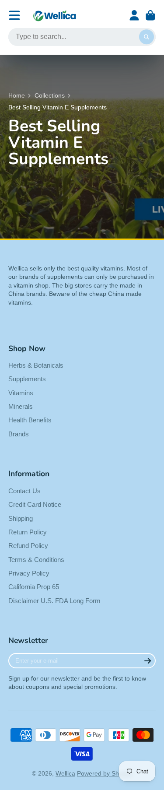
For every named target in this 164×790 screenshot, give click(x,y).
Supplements (27, 379)
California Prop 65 (33, 586)
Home (16, 95)
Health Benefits (30, 420)
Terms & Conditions (36, 559)
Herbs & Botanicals (35, 365)
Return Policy (27, 532)
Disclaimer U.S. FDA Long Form (54, 600)
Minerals (20, 406)
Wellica (65, 773)
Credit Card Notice (34, 504)
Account (134, 15)
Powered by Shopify (104, 773)
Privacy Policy (28, 573)
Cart (150, 15)
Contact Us (24, 491)
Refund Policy (28, 545)
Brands (18, 434)
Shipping (20, 518)
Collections (50, 95)
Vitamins (20, 393)
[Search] (146, 37)
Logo (55, 15)
